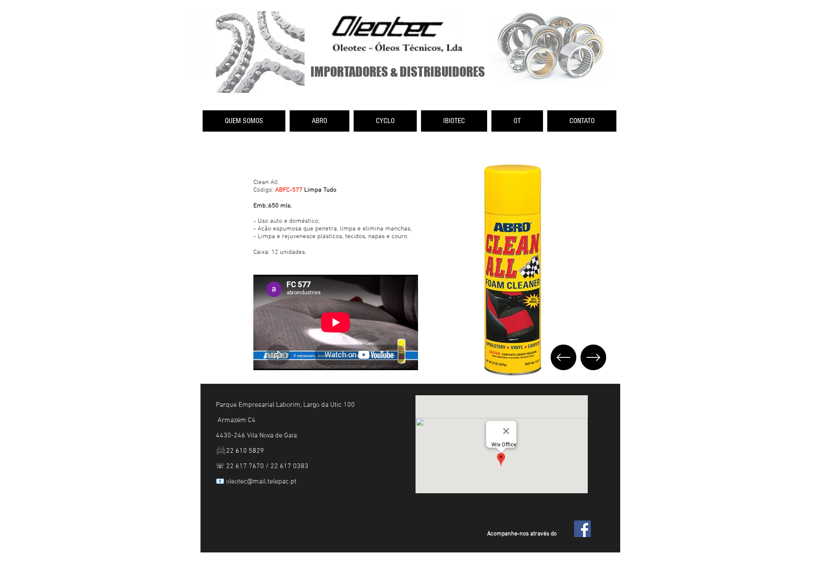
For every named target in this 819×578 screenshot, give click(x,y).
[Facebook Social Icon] (582, 528)
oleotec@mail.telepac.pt (261, 481)
